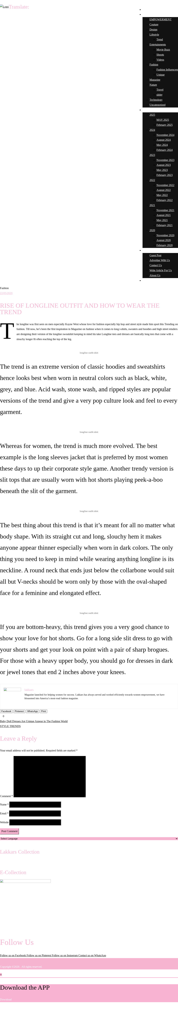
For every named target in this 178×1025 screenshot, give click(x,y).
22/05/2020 (6, 293)
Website (4, 822)
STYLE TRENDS (10, 726)
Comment (6, 796)
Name (4, 804)
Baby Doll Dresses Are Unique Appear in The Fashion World (34, 721)
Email (4, 813)
